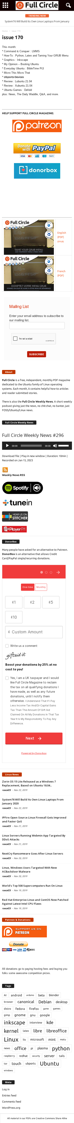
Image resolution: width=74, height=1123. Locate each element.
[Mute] (55, 446)
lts (24, 1039)
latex (26, 1030)
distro (7, 1008)
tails (62, 1056)
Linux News (12, 774)
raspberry (9, 1055)
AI (5, 995)
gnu (33, 1015)
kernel (11, 1031)
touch (16, 1063)
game (46, 1008)
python (61, 1048)
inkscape (14, 1022)
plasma (42, 1048)
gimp (7, 1015)
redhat (23, 1056)
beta (41, 995)
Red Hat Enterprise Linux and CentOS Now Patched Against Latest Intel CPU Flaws (35, 901)
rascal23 (6, 790)
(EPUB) (60, 241)
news (7, 1048)
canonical (25, 1002)
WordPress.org (11, 1107)
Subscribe (36, 354)
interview (36, 1022)
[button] (67, 5)
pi (32, 1048)
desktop (61, 1002)
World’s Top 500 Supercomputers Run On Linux (32, 885)
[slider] (64, 445)
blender (54, 995)
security (36, 1056)
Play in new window (33, 455)
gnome (20, 1015)
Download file (10, 455)
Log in (5, 1089)
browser (8, 1001)
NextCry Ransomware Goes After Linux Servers (32, 853)
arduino (30, 995)
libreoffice (56, 1030)
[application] (37, 446)
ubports (30, 1063)
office (20, 1048)
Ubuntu (49, 1063)
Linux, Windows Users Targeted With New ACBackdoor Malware (29, 869)
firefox (34, 1008)
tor (5, 1063)
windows (8, 1070)
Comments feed (11, 1101)
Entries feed (9, 1095)
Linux (11, 1039)
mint (52, 1039)
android (16, 995)
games (56, 1008)
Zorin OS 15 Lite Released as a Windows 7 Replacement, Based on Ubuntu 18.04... (29, 783)
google (45, 1015)
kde (49, 1022)
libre (37, 1030)
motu (63, 1039)
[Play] (7, 446)
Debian (44, 1001)
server (49, 1056)
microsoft (37, 1039)
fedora (20, 1008)
